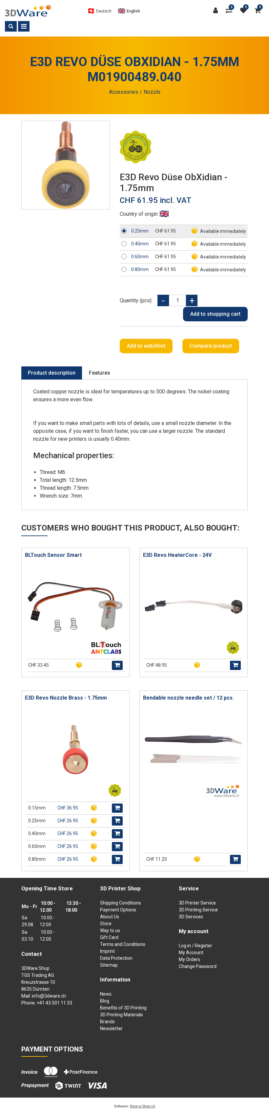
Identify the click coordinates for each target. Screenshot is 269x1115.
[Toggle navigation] (24, 26)
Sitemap (109, 965)
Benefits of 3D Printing (123, 1007)
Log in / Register (195, 945)
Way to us (110, 930)
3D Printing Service (198, 909)
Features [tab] (99, 373)
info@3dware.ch (49, 996)
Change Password (198, 966)
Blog (104, 1000)
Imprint (107, 951)
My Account (191, 952)
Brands (107, 1021)
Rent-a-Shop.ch (142, 1106)
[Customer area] (217, 10)
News (106, 994)
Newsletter (111, 1028)
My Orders (189, 959)
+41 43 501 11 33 (54, 1002)
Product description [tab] (51, 373)
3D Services (191, 916)
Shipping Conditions (120, 902)
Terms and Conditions (122, 944)
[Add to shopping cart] (117, 665)
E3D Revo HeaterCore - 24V (177, 555)
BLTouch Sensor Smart (53, 555)
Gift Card (109, 937)
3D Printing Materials (121, 1014)
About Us (109, 916)
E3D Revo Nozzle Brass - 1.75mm (66, 698)
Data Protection (116, 958)
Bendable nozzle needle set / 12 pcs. (188, 698)
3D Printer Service (197, 902)
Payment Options (118, 909)
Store (106, 923)
